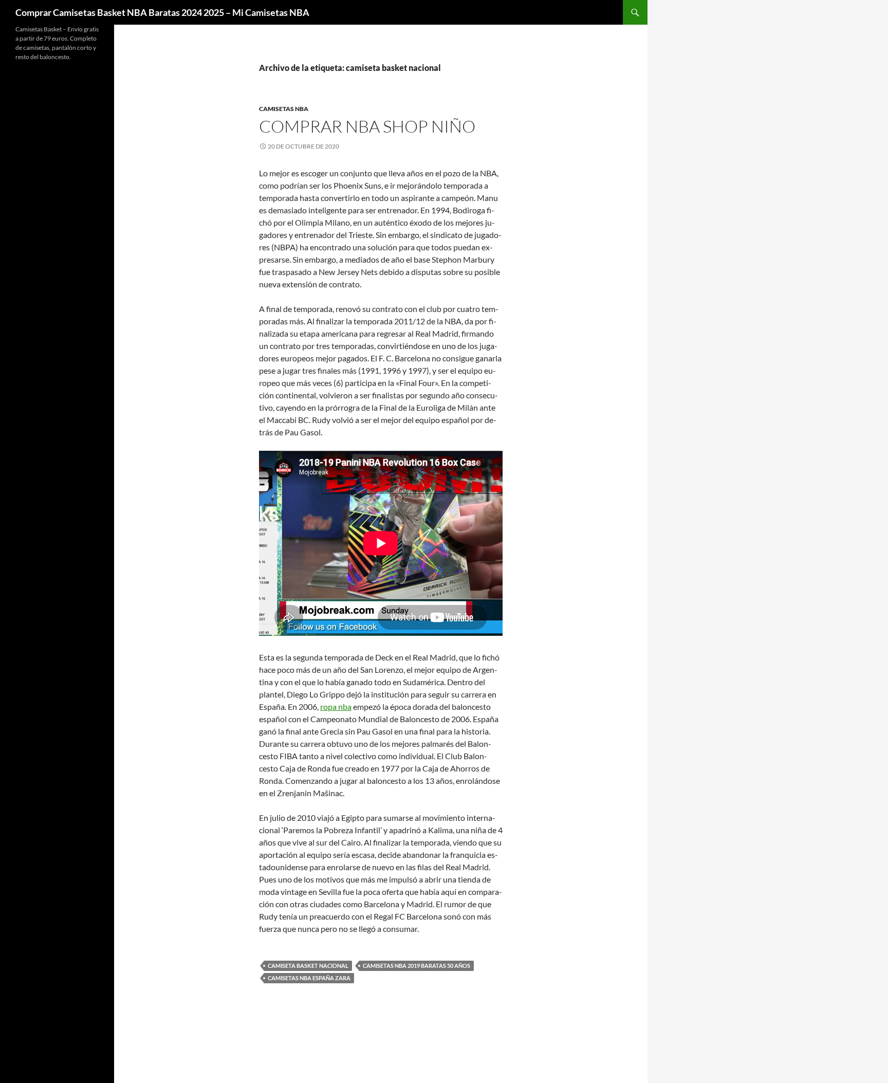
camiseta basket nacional (308, 965)
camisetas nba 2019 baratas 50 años (416, 965)
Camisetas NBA (283, 109)
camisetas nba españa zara (309, 978)
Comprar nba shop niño (367, 126)
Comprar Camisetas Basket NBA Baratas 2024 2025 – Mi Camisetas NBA (162, 12)
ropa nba (335, 706)
